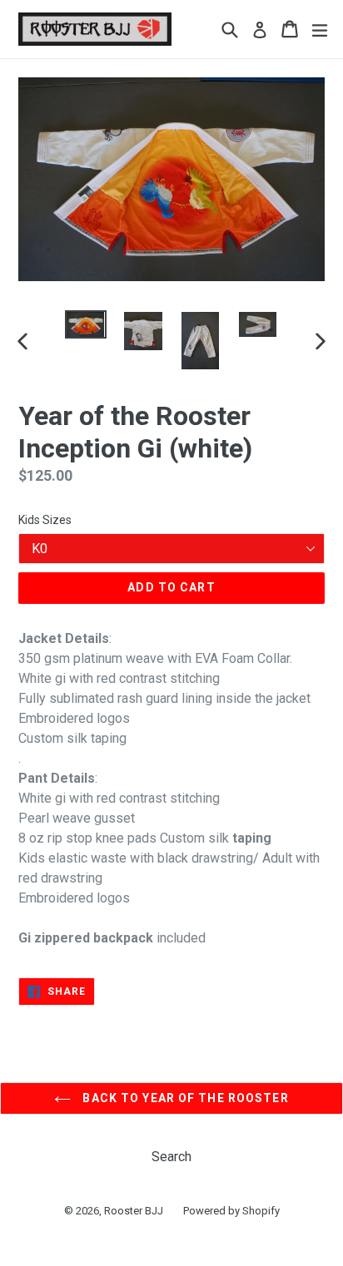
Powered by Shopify (231, 1210)
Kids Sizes (45, 520)
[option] (85, 325)
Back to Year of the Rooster (183, 1098)
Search (171, 1157)
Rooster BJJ (133, 1210)
